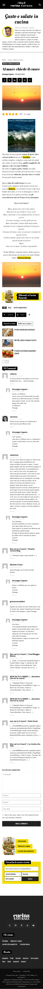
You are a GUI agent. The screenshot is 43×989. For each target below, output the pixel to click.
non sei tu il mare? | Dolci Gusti (24, 721)
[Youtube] (33, 925)
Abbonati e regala (16, 941)
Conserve (16, 962)
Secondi (18, 958)
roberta (13, 374)
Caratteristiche (11, 874)
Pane (3, 962)
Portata (25, 874)
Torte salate (34, 958)
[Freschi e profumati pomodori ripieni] (7, 354)
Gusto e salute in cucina (15, 60)
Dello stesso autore (25, 324)
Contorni (25, 958)
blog (9, 308)
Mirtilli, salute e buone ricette (25, 340)
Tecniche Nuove (25, 944)
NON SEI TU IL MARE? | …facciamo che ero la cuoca (25, 700)
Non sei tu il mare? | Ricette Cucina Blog (22, 550)
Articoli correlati (9, 324)
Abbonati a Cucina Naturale (27, 297)
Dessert (23, 962)
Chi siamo (5, 941)
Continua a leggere (8, 49)
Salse (9, 962)
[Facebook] (9, 925)
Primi (11, 958)
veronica (14, 417)
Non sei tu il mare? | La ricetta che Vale (25, 745)
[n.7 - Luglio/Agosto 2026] (9, 296)
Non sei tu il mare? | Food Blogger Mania (25, 655)
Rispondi (12, 384)
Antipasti (5, 958)
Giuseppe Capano (8, 74)
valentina (14, 455)
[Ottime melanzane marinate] (7, 332)
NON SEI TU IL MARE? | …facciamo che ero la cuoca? (25, 677)
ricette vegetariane (20, 308)
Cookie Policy (26, 971)
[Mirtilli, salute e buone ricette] (7, 343)
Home (4, 60)
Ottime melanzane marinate (24, 330)
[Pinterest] (21, 925)
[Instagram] (15, 925)
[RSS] (27, 925)
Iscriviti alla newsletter (9, 944)
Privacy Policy (17, 971)
